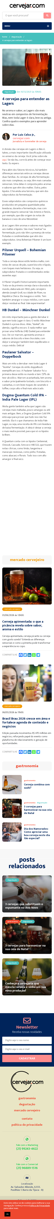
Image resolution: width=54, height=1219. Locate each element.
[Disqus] (27, 510)
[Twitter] (25, 655)
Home (4, 37)
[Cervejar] (27, 6)
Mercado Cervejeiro (27, 1110)
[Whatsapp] (34, 655)
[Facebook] (21, 655)
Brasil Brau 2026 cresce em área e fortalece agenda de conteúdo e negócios (26, 722)
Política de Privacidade (27, 1124)
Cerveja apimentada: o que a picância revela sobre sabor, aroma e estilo (22, 625)
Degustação (16, 37)
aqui (4, 160)
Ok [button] (7, 1214)
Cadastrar (27, 1058)
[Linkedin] (29, 655)
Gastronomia (27, 1098)
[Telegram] (38, 655)
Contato (27, 1118)
